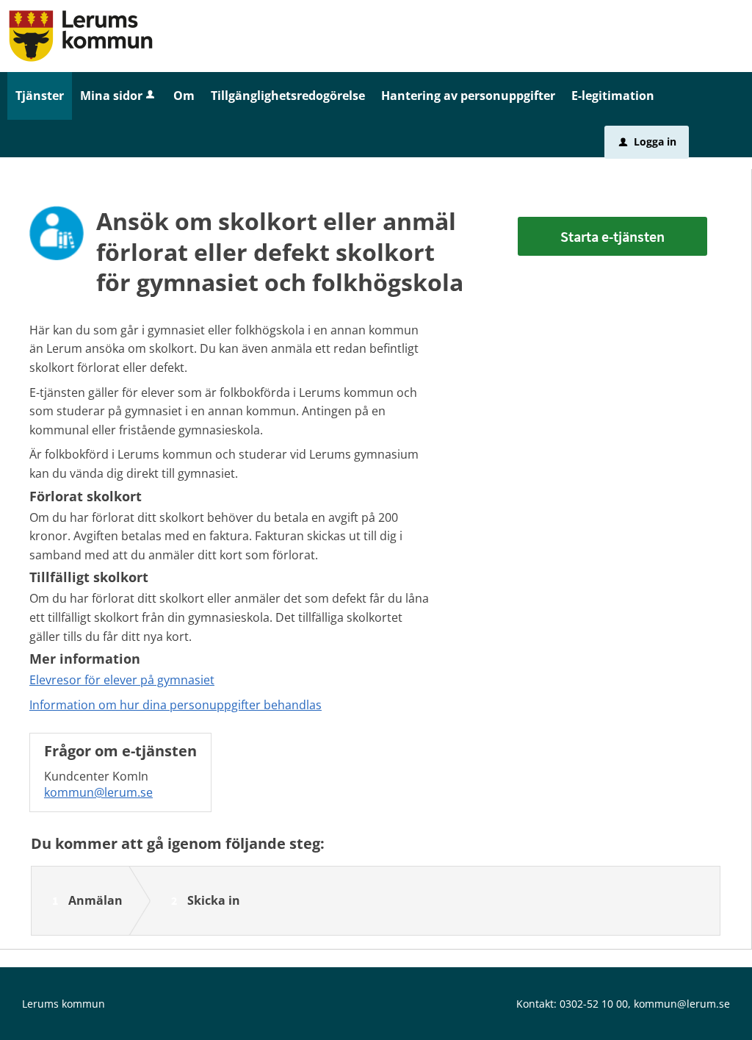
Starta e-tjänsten (612, 236)
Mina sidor (111, 95)
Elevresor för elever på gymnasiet (121, 680)
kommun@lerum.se (98, 792)
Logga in (647, 141)
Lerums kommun (63, 1004)
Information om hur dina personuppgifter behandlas (175, 705)
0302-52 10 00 (594, 1004)
